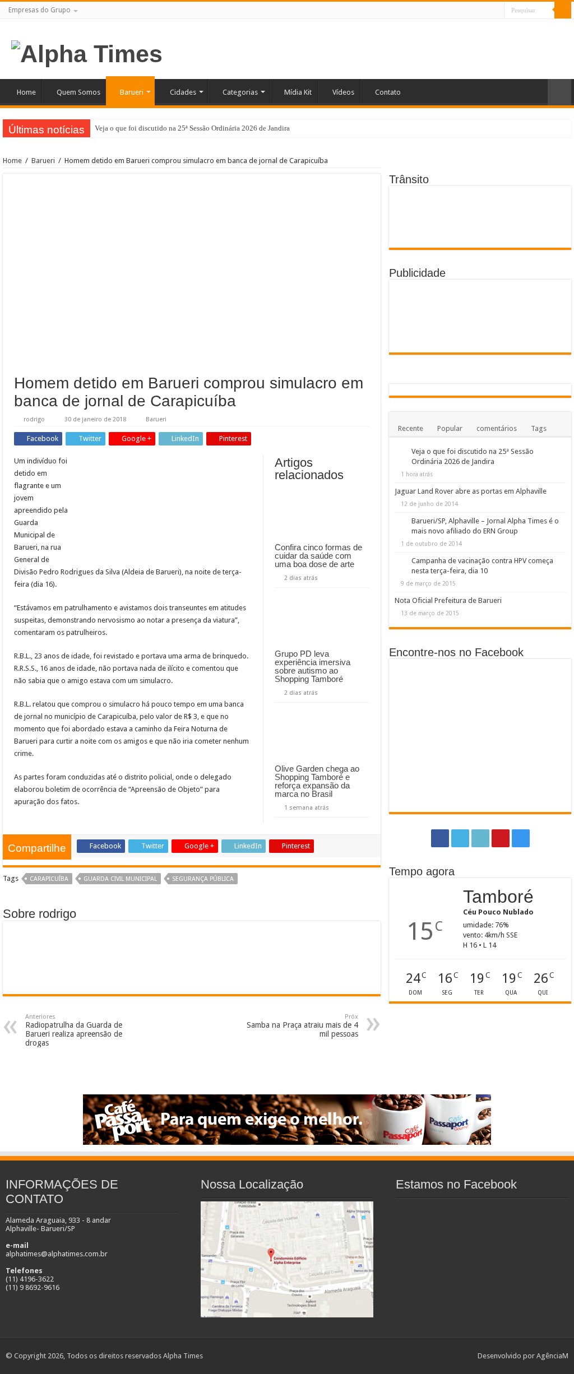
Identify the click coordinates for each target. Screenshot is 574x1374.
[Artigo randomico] (559, 92)
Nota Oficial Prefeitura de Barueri (448, 600)
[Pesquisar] (562, 10)
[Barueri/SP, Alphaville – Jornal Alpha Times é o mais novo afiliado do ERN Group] (400, 521)
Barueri (132, 92)
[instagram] (496, 10)
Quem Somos (78, 92)
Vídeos (343, 92)
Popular (449, 428)
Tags (539, 428)
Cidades (183, 92)
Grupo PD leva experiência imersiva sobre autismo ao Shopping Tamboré (312, 666)
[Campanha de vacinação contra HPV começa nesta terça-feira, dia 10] (400, 561)
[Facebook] (453, 10)
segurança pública (203, 879)
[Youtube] (485, 10)
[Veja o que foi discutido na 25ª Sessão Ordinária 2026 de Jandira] (400, 452)
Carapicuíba (49, 879)
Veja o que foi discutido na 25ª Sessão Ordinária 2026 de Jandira (192, 128)
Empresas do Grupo (39, 10)
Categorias (240, 92)
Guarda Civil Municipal (120, 879)
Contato (388, 92)
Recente (410, 428)
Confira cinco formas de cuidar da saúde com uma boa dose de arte (318, 555)
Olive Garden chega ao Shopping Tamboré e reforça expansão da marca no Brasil (317, 781)
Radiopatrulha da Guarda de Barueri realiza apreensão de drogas (73, 1030)
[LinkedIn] (474, 10)
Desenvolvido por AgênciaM (523, 1356)
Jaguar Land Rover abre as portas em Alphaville (471, 491)
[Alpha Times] (87, 52)
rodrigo (34, 419)
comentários (496, 428)
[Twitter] (464, 10)
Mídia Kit (298, 92)
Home (26, 92)
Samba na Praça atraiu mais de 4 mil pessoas (302, 1025)
